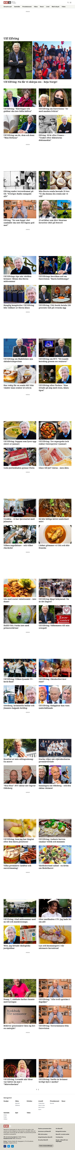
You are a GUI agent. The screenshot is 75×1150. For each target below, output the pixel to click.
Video (63, 6)
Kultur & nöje (41, 1105)
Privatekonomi (27, 6)
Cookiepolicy (59, 1137)
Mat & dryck (55, 6)
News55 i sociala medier (62, 1134)
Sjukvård (17, 1103)
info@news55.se (12, 1143)
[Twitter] (8, 1146)
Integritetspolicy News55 (45, 1137)
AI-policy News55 (43, 1140)
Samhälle (17, 6)
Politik (5, 1117)
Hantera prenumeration (44, 1128)
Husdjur (6, 1101)
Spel (16, 1112)
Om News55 (59, 1128)
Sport (39, 1109)
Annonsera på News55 (44, 1131)
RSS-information (42, 1134)
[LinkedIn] (12, 1146)
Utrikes (5, 1119)
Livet (47, 6)
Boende (52, 1103)
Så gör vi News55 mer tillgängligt (62, 1140)
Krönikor (29, 1101)
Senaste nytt (8, 6)
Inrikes (5, 1115)
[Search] (68, 2)
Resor (42, 6)
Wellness (17, 1105)
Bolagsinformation (61, 1131)
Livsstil (40, 1101)
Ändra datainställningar (45, 1145)
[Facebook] (5, 1146)
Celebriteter (41, 1103)
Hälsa (36, 6)
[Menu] (70, 2)
